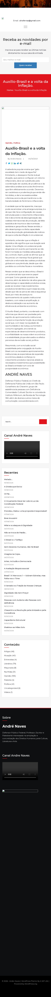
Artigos (7, 651)
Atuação (8, 655)
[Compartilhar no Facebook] (6, 163)
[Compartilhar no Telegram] (18, 163)
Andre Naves (15, 159)
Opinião (8, 143)
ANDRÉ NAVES (18, 374)
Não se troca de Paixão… (15, 532)
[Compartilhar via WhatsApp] (12, 163)
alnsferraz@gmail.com (29, 20)
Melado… (8, 479)
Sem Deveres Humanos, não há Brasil (21, 547)
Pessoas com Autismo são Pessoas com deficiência (22, 601)
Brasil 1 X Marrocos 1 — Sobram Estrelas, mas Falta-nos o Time (24, 577)
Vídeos (7, 692)
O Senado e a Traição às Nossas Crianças (23, 585)
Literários (8, 664)
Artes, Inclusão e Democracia (17, 561)
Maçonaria (9, 668)
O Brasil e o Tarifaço (13, 540)
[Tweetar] (9, 163)
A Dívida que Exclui (13, 486)
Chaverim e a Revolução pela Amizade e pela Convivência (25, 611)
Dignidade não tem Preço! (16, 593)
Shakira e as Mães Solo (14, 627)
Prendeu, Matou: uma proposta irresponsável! (25, 511)
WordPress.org (31, 984)
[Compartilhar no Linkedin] (15, 163)
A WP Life (44, 981)
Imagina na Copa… (12, 554)
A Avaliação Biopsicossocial (16, 568)
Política (17, 143)
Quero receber (25, 65)
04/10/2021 (33, 159)
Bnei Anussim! (10, 518)
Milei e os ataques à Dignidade (18, 525)
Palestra (7, 680)
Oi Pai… (7, 494)
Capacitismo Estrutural (14, 620)
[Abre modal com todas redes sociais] (20, 163)
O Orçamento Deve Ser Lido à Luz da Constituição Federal (21, 502)
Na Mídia (8, 672)
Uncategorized (11, 688)
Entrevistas (9, 659)
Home (10, 90)
